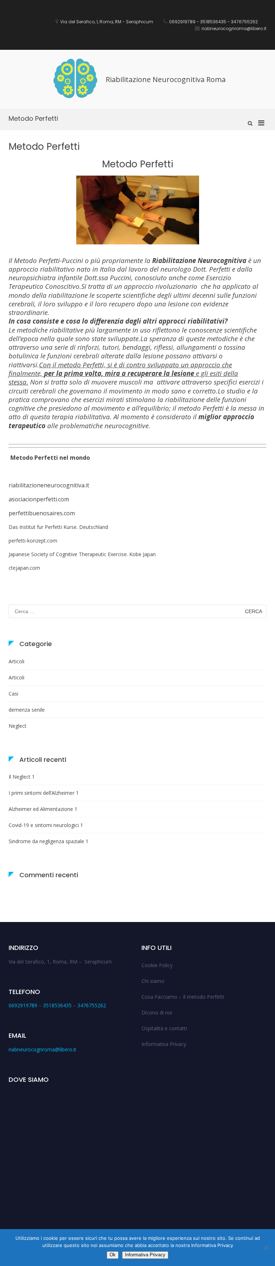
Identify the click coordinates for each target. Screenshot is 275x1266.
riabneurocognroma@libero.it (42, 1049)
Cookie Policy (157, 965)
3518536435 (57, 1005)
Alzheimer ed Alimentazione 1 (43, 809)
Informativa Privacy (163, 1044)
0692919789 (23, 1005)
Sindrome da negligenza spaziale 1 (48, 841)
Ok (113, 1254)
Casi (13, 693)
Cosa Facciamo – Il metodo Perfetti (182, 996)
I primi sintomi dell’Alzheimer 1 (44, 792)
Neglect (17, 725)
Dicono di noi (156, 1012)
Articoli (16, 661)
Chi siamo (152, 981)
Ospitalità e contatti (164, 1028)
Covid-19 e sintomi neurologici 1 (46, 825)
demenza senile (27, 709)
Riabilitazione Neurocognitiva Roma (166, 79)
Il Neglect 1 (22, 776)
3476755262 (91, 1005)
